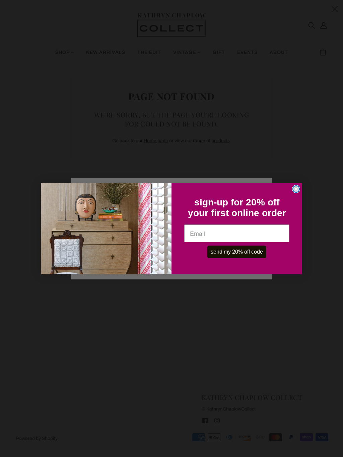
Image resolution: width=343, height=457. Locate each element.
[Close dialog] (296, 189)
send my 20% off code (237, 252)
